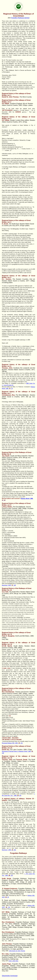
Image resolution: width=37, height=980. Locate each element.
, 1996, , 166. (9, 850)
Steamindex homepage (10, 975)
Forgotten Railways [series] (20, 18)
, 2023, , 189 (9, 585)
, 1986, (27, 498)
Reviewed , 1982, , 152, (12, 743)
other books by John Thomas (17, 950)
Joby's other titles (13, 961)
